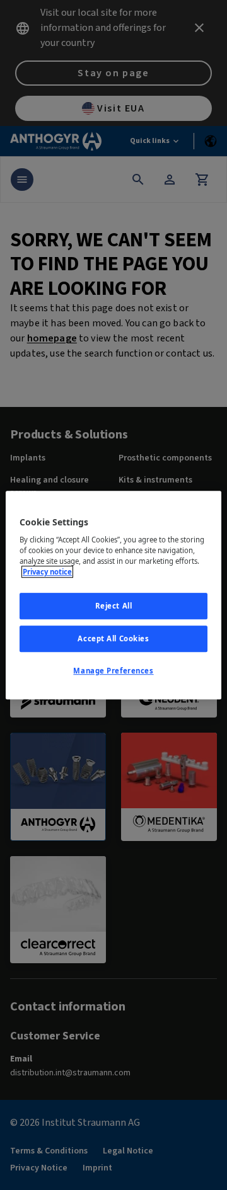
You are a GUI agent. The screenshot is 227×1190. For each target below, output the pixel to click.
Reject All (113, 606)
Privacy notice (47, 571)
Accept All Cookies (113, 638)
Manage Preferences (113, 670)
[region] (113, 595)
